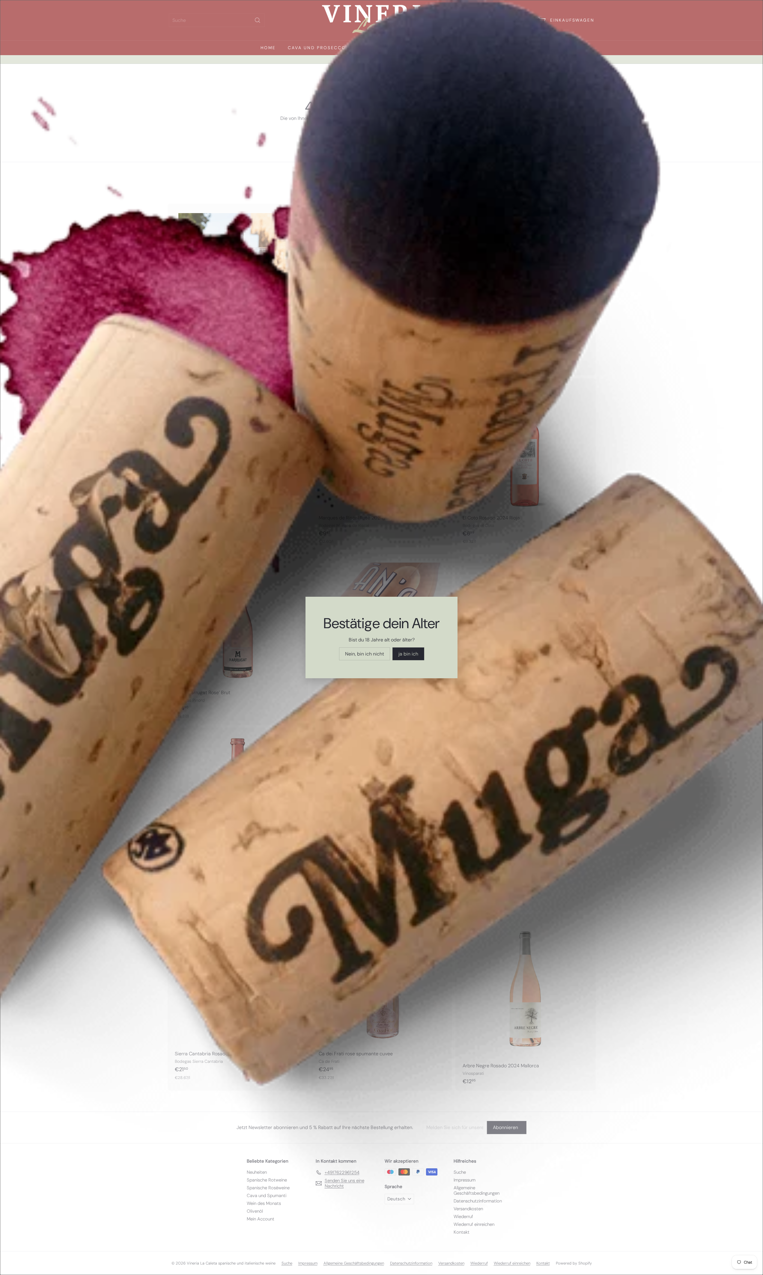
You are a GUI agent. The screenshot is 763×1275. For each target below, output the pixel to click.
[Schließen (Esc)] (475, 571)
